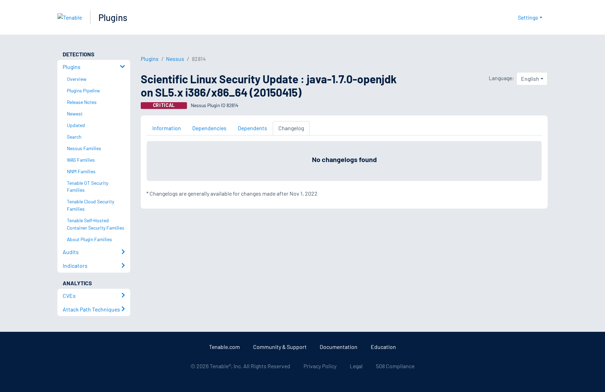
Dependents (252, 128)
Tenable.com (224, 346)
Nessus (175, 58)
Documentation (338, 346)
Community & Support (280, 346)
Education (383, 346)
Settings (528, 17)
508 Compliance (395, 366)
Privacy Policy (320, 366)
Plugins (112, 17)
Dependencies (209, 128)
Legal (356, 366)
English (530, 78)
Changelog (291, 128)
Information (166, 128)
